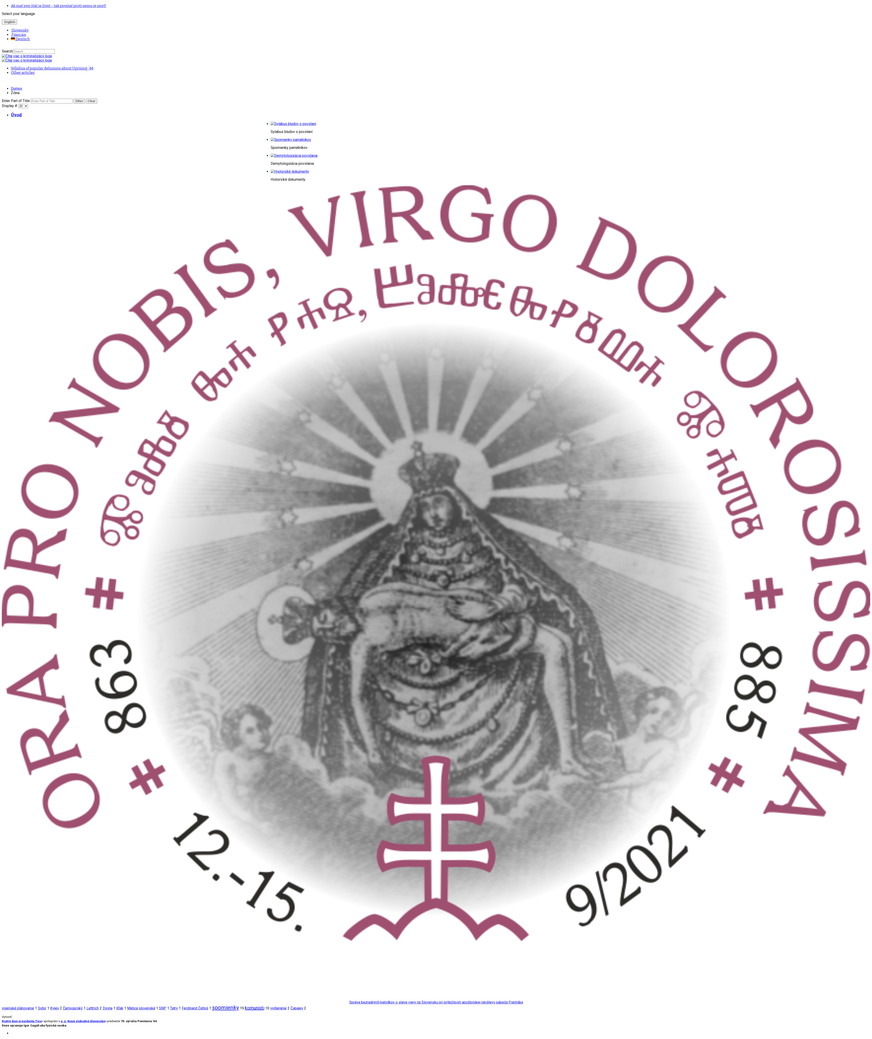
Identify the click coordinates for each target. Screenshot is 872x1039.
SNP (162, 1008)
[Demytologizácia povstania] (294, 155)
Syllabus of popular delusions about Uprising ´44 (52, 68)
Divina (107, 1008)
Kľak (119, 1008)
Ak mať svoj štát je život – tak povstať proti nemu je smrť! (58, 6)
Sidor (42, 1008)
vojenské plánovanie (18, 1008)
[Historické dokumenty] (290, 171)
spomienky (225, 1007)
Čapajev (296, 1008)
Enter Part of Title (16, 101)
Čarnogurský (73, 1008)
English (9, 22)
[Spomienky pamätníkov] (291, 140)
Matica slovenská (141, 1008)
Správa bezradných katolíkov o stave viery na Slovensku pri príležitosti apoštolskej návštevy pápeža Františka (436, 1002)
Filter (79, 101)
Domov (16, 88)
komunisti (254, 1008)
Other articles (23, 72)
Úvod (16, 115)
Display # (10, 106)
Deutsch (22, 39)
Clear (91, 101)
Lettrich (93, 1008)
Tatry (174, 1008)
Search (7, 51)
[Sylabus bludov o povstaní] (293, 124)
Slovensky (20, 30)
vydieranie (278, 1008)
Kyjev (54, 1008)
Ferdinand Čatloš (195, 1008)
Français (18, 35)
